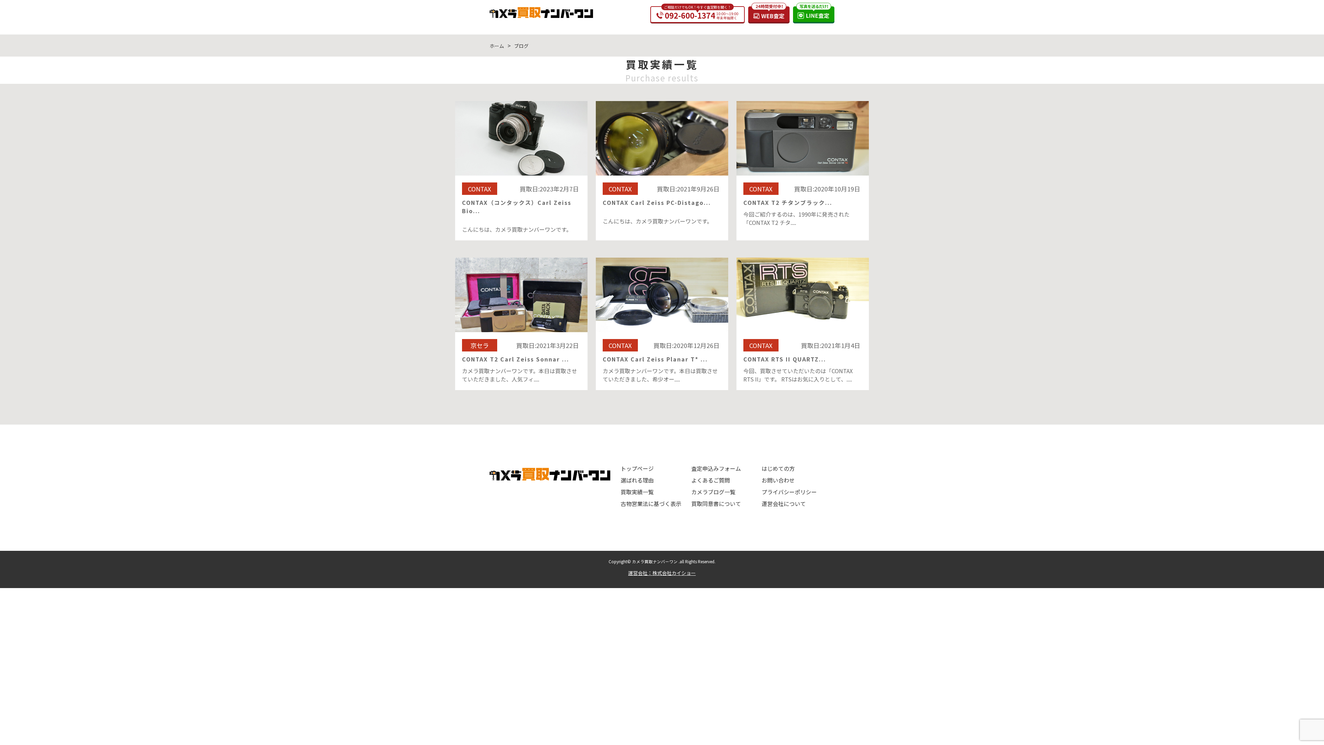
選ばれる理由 (637, 480)
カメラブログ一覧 (713, 492)
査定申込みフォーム (716, 468)
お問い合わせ (778, 480)
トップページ (637, 468)
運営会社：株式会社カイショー (662, 572)
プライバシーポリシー (789, 492)
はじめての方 (778, 468)
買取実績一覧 (637, 492)
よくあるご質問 (710, 480)
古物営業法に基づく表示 (651, 503)
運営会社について (784, 503)
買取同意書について (716, 503)
